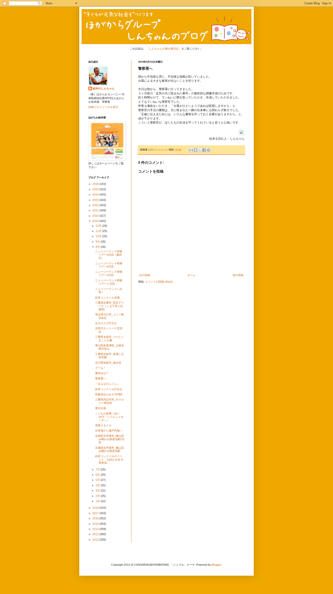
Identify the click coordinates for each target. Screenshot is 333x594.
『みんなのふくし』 (107, 383)
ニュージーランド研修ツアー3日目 (108, 265)
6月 (98, 474)
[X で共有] (200, 150)
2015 (95, 523)
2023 (95, 200)
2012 (95, 539)
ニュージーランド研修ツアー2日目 (108, 273)
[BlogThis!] (195, 150)
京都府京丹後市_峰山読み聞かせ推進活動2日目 (110, 439)
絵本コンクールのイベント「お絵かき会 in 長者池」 (109, 459)
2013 (95, 534)
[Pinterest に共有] (208, 150)
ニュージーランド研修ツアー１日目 (108, 282)
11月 (99, 231)
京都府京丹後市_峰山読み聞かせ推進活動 (109, 449)
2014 (95, 529)
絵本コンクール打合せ (108, 389)
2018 (95, 507)
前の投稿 (238, 275)
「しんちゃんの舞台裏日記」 (163, 48)
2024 (95, 194)
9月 (98, 241)
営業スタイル (103, 425)
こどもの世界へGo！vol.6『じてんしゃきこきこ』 (109, 417)
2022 (95, 205)
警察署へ (100, 378)
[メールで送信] (191, 150)
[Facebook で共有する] (204, 150)
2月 (98, 496)
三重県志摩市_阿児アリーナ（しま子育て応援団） (109, 306)
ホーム (191, 275)
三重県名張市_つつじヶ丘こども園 (109, 338)
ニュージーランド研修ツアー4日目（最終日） (108, 255)
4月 (98, 485)
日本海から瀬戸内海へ (108, 430)
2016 (95, 518)
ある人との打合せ (106, 323)
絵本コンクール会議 (107, 297)
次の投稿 (144, 275)
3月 (98, 490)
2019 (95, 221)
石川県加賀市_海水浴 (108, 362)
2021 (95, 210)
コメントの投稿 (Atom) (159, 281)
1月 (98, 501)
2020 (95, 215)
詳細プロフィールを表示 (103, 107)
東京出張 (100, 408)
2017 (95, 513)
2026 (95, 184)
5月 (98, 480)
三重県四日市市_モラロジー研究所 (109, 401)
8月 (98, 246)
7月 (98, 469)
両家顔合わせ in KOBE (109, 394)
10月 (99, 236)
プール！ (100, 368)
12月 (99, 225)
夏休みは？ (102, 373)
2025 (95, 189)
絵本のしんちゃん (104, 88)
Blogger (216, 564)
